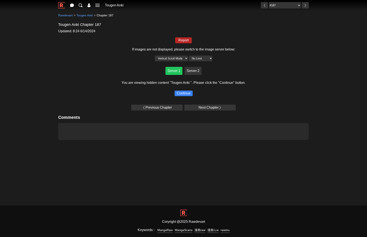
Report (183, 40)
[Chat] (72, 5)
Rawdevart (65, 15)
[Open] (97, 5)
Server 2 (193, 71)
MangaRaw (165, 230)
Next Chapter (209, 107)
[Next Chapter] (305, 5)
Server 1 (174, 71)
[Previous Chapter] (264, 5)
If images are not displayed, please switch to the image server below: (183, 49)
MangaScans (183, 230)
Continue (184, 93)
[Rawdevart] (61, 3)
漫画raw (200, 230)
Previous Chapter (158, 107)
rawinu (225, 230)
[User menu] (89, 5)
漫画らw (213, 230)
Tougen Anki (114, 5)
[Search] (80, 5)
